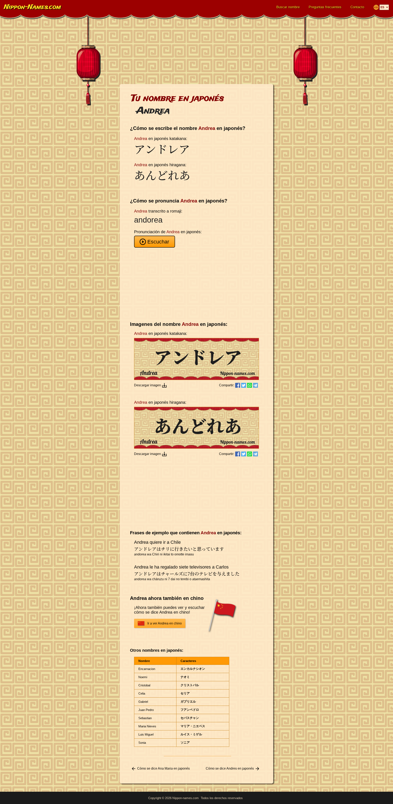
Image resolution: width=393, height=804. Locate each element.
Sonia (142, 742)
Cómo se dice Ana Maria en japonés (163, 768)
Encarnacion (146, 669)
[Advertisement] (196, 51)
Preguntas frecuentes (325, 7)
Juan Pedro (146, 710)
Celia (141, 693)
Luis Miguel (146, 734)
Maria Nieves (147, 726)
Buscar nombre (288, 7)
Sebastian (145, 718)
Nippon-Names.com (32, 7)
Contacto (357, 7)
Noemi (142, 677)
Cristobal (144, 685)
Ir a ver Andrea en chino (164, 623)
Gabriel (143, 701)
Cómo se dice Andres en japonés (230, 768)
